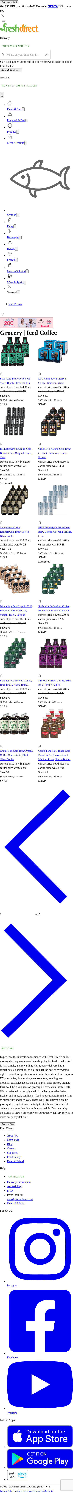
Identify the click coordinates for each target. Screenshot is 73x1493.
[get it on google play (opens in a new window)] (40, 1467)
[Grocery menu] (27, 271)
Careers (11, 1148)
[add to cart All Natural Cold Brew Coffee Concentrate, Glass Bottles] (40, 440)
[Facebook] (40, 1353)
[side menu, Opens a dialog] (3, 21)
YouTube (12, 1412)
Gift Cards (13, 1139)
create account (27, 85)
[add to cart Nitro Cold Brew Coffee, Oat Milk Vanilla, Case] (40, 518)
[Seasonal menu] (18, 292)
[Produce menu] (17, 132)
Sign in (6, 85)
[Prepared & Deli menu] (26, 120)
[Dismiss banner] (3, 16)
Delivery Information (19, 1182)
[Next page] (36, 1043)
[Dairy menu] (14, 226)
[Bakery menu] (16, 249)
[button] (17, 374)
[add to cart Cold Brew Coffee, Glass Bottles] (2, 518)
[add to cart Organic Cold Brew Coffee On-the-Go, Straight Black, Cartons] (2, 597)
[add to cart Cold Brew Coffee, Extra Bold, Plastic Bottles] (40, 671)
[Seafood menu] (17, 215)
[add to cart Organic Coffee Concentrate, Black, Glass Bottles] (2, 742)
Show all (7, 1048)
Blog (10, 1144)
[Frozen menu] (16, 260)
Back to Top (7, 1124)
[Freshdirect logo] (19, 30)
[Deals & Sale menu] (23, 109)
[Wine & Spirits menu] (25, 282)
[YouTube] (40, 1408)
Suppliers (12, 1152)
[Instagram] (40, 1281)
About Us (12, 1135)
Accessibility (14, 1186)
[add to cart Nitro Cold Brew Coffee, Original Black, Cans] (2, 440)
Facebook (12, 1357)
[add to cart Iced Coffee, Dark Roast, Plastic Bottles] (2, 671)
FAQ (10, 1190)
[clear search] (46, 54)
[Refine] (3, 314)
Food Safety (14, 1157)
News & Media (15, 1203)
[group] (36, 304)
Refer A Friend (15, 1161)
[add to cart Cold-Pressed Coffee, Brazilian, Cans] (40, 369)
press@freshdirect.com (20, 1199)
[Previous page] (36, 909)
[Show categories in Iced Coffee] (70, 304)
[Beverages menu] (20, 237)
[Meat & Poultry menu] (25, 143)
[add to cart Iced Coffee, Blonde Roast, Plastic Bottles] (40, 597)
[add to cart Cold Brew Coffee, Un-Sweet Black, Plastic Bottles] (2, 369)
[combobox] (24, 54)
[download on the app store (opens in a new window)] (40, 1446)
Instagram (12, 1285)
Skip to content (9, 2)
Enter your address (15, 46)
